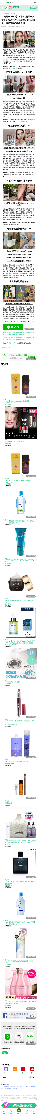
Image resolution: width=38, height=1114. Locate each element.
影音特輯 (7, 13)
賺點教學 (3, 1088)
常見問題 (9, 1088)
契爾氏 (15, 68)
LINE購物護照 (20, 1086)
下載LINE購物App (5, 1086)
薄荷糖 (33, 119)
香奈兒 (30, 55)
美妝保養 (13, 13)
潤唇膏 (5, 1053)
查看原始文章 (5, 347)
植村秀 (20, 54)
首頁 (2, 13)
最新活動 (13, 1086)
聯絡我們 (15, 1088)
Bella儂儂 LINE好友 (12, 343)
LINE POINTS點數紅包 (30, 1086)
